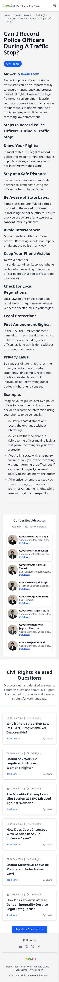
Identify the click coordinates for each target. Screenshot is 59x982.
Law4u (45, 975)
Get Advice (24, 543)
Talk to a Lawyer (23, 966)
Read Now (11, 738)
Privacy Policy (36, 969)
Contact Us (21, 969)
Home (7, 15)
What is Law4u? (42, 966)
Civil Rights (41, 15)
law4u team (30, 74)
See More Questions (28, 929)
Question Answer (23, 15)
